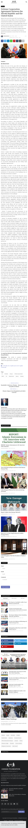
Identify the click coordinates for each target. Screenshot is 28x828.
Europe (2, 6)
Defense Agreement (18, 373)
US (2, 373)
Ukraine (22, 376)
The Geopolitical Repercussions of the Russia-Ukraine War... (13, 468)
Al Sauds (12, 743)
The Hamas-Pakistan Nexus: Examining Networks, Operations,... (18, 615)
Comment (3, 577)
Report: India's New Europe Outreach (10, 512)
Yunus (21, 740)
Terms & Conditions (18, 820)
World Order (4, 738)
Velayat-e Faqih (5, 743)
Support (5, 820)
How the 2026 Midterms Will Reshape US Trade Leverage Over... (18, 622)
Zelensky (13, 735)
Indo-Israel (15, 746)
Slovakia (6, 373)
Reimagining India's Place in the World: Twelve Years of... (18, 628)
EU (6, 376)
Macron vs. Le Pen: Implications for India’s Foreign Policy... (12, 534)
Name (2, 566)
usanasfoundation (4, 448)
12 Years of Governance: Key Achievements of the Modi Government (18, 609)
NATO (3, 376)
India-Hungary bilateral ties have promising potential (12, 490)
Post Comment (5, 587)
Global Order (11, 376)
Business (11, 738)
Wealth (18, 735)
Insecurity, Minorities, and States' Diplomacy (16, 789)
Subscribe (21, 811)
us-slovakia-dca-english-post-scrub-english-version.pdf (12, 366)
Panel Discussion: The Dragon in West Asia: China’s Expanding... (17, 672)
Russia (17, 376)
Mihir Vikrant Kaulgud (5, 536)
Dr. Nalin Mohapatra (5, 470)
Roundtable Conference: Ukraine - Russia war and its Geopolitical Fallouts (14, 386)
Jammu (16, 740)
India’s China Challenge (9, 719)
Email (2, 571)
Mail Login (11, 820)
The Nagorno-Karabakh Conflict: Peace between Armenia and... (18, 603)
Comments (4, 563)
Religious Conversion (6, 746)
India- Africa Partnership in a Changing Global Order (17, 795)
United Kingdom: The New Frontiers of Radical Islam (13, 556)
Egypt (7, 735)
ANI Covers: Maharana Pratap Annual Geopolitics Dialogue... (13, 785)
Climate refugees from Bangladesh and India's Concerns (14, 391)
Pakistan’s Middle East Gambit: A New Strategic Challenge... (17, 691)
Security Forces (17, 738)
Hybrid (3, 735)
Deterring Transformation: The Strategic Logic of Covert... (16, 685)
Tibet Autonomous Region (7, 740)
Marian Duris (6, 36)
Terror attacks (18, 743)
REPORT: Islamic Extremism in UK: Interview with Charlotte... (13, 445)
